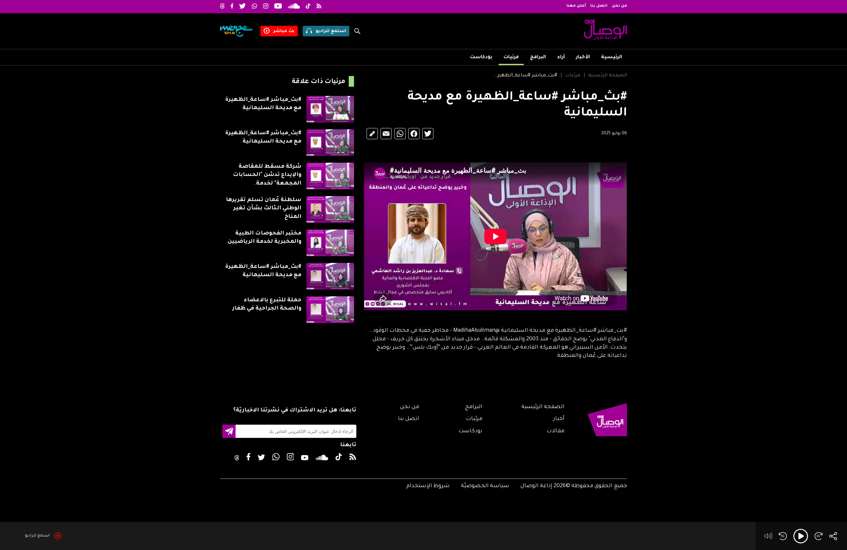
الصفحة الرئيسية (607, 75)
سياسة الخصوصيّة (485, 486)
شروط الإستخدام (428, 486)
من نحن (619, 6)
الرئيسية (611, 57)
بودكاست (481, 57)
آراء (561, 57)
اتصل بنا (598, 6)
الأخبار (583, 57)
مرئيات (511, 57)
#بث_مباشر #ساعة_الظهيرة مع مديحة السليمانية (524, 75)
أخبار (558, 419)
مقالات (555, 431)
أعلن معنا (576, 6)
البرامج (538, 57)
